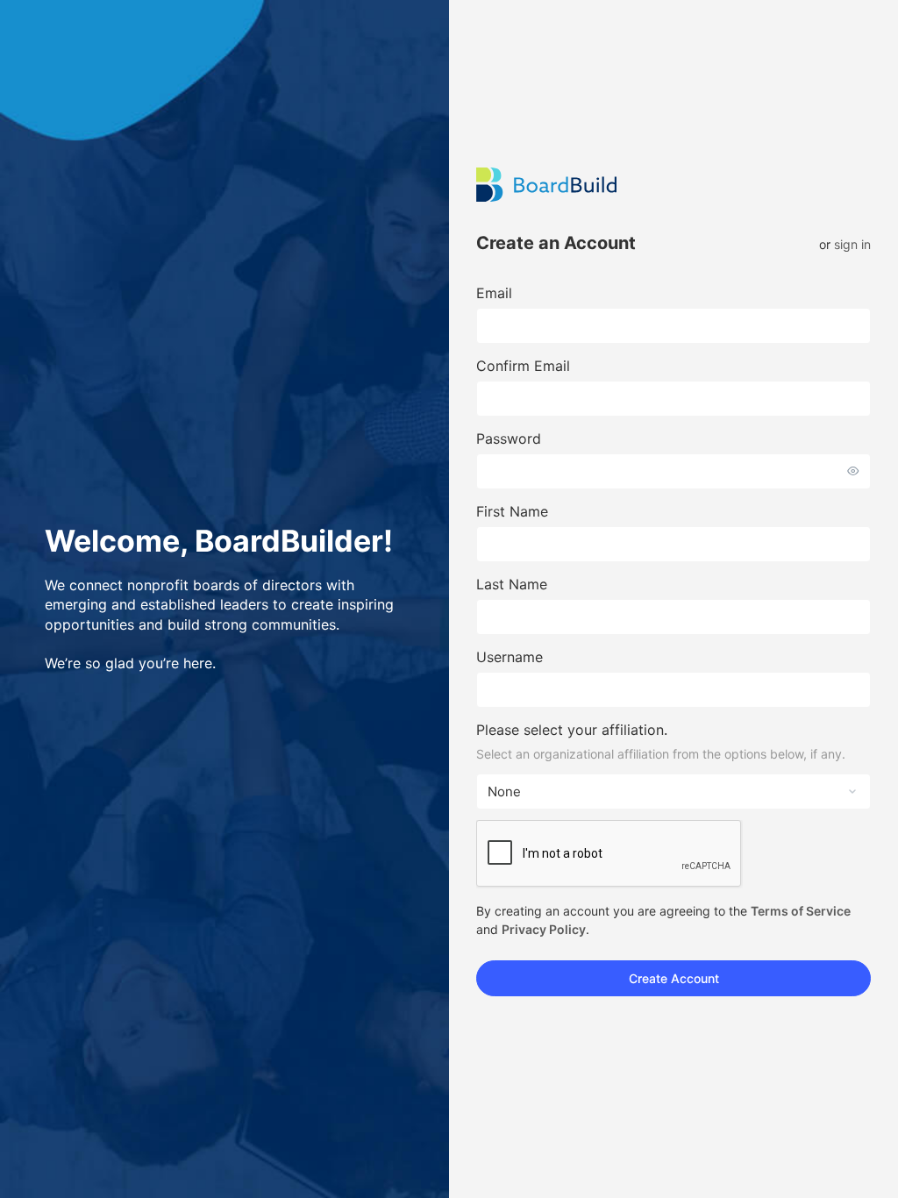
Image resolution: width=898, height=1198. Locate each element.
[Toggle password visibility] (853, 470)
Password (508, 438)
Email (494, 293)
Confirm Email (523, 365)
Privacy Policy (544, 929)
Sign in (852, 244)
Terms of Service (801, 910)
